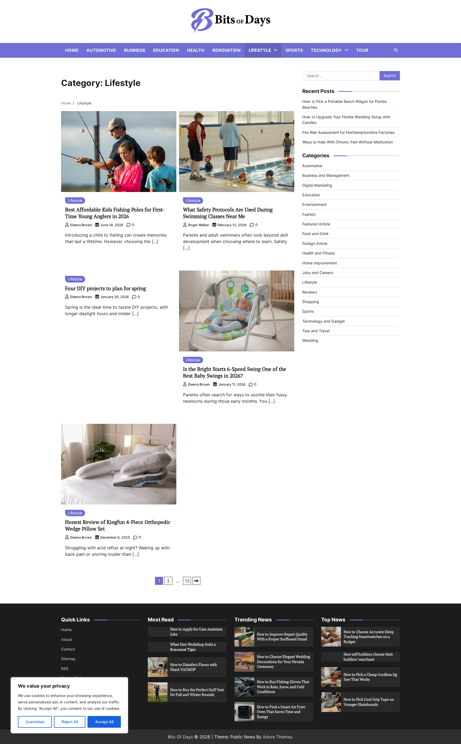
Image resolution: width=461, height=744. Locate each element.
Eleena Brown (81, 225)
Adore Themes (277, 736)
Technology (326, 50)
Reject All (70, 721)
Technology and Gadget (323, 321)
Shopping (310, 301)
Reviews (309, 292)
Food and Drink (315, 234)
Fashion (309, 214)
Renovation (226, 50)
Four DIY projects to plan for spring (105, 288)
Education (166, 50)
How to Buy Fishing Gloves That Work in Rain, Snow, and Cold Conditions (283, 686)
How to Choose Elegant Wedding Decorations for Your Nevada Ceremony (283, 661)
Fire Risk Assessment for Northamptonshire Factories (348, 132)
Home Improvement (319, 263)
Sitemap (68, 658)
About (66, 639)
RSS (64, 668)
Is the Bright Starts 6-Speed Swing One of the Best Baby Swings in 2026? (234, 372)
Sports (294, 50)
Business (134, 50)
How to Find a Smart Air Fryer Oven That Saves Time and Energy (281, 711)
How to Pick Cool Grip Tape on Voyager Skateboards (369, 702)
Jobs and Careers (317, 272)
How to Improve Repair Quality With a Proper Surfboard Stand (282, 637)
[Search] (396, 50)
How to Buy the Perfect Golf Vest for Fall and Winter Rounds (197, 692)
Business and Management (325, 175)
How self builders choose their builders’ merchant (368, 657)
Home (71, 50)
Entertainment (314, 204)
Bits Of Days (180, 736)
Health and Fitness (318, 253)
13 (187, 581)
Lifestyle (260, 50)
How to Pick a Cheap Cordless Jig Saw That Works (370, 677)
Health (195, 50)
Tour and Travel (315, 330)
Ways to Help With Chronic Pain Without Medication (347, 142)
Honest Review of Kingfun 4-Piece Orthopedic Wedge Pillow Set (117, 525)
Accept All (104, 721)
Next (196, 581)
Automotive (101, 50)
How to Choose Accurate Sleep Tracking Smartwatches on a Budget (369, 636)
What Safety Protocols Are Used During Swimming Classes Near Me (228, 213)
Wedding (310, 340)
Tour (362, 50)
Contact (68, 649)
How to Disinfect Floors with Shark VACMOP (193, 667)
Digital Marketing (317, 185)
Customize (35, 721)
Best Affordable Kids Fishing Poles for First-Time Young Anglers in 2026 (115, 213)
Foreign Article (314, 243)
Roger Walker (198, 225)
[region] (69, 705)
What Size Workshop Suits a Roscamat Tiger (193, 647)
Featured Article (316, 224)
